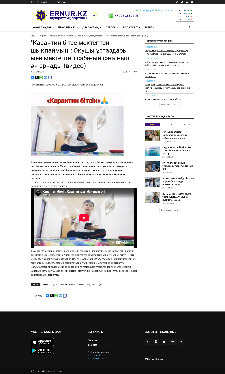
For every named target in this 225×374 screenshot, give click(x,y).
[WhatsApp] (41, 77)
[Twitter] (182, 2)
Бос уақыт (130, 27)
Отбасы (110, 27)
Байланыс (93, 340)
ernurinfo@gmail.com (98, 358)
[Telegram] (45, 77)
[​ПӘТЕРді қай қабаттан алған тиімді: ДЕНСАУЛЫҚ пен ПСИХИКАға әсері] (152, 197)
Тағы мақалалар (168, 104)
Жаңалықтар (42, 27)
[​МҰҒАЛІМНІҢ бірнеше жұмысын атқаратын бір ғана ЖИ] (152, 166)
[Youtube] (192, 2)
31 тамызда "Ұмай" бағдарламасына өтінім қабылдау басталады (175, 135)
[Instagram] (176, 2)
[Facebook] (171, 2)
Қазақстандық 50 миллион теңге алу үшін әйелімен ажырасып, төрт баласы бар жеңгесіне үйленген (167, 88)
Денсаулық (90, 27)
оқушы (54, 284)
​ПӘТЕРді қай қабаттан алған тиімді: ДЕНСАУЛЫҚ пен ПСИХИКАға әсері (177, 197)
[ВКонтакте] (32, 77)
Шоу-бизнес (66, 27)
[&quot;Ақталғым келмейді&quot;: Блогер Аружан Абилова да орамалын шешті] (152, 182)
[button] (190, 27)
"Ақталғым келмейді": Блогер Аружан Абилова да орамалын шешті (178, 181)
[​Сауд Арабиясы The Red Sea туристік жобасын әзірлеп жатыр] (152, 151)
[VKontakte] (187, 2)
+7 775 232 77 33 (127, 15)
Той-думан (42, 35)
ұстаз (101, 284)
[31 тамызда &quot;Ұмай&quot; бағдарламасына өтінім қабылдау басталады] (152, 135)
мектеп (45, 284)
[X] (37, 77)
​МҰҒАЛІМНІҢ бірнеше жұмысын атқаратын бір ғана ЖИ (177, 166)
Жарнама (92, 344)
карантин (91, 284)
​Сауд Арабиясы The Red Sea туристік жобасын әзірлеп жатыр (176, 150)
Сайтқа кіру (61, 2)
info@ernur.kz (94, 355)
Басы (33, 35)
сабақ (81, 284)
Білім (148, 27)
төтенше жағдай (68, 284)
